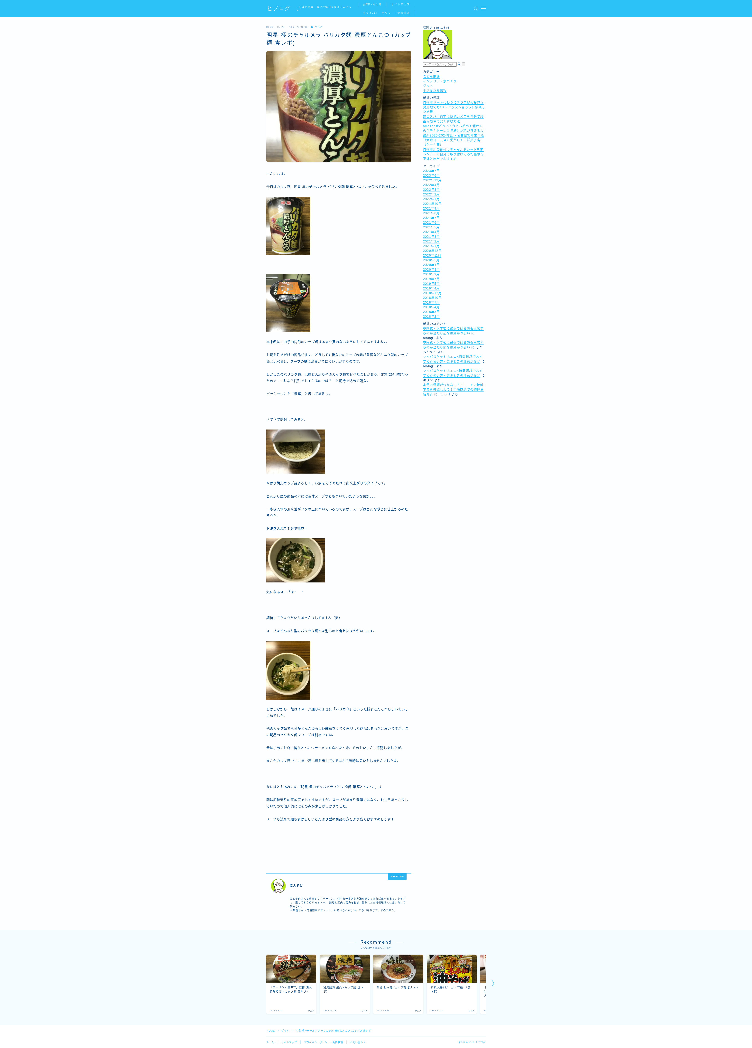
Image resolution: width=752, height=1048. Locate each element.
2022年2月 (431, 194)
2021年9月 (431, 208)
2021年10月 (432, 203)
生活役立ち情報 (434, 90)
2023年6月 (431, 175)
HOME (271, 1030)
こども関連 (431, 76)
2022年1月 (431, 199)
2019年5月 (431, 283)
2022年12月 (432, 180)
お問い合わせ (372, 4)
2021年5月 (431, 227)
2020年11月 (432, 255)
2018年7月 (431, 302)
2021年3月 (431, 236)
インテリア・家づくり (440, 81)
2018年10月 (432, 297)
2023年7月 (431, 171)
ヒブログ (278, 8)
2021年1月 (431, 246)
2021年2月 (431, 241)
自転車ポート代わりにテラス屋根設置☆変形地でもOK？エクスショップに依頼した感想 (454, 107)
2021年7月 (431, 218)
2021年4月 (431, 232)
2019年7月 (431, 279)
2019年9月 (431, 274)
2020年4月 (431, 265)
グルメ (319, 27)
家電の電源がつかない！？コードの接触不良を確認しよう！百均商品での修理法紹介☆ (453, 389)
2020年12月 (432, 250)
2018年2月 (431, 316)
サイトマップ (400, 4)
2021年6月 (431, 222)
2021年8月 (431, 213)
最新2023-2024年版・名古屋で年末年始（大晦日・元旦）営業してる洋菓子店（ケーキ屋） (453, 140)
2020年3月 (431, 269)
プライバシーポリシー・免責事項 (386, 13)
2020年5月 (431, 260)
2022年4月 (431, 185)
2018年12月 (432, 293)
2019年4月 (431, 288)
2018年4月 (431, 307)
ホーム (270, 1042)
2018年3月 (431, 312)
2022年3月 (431, 189)
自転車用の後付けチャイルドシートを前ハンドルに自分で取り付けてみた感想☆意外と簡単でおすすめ (453, 154)
